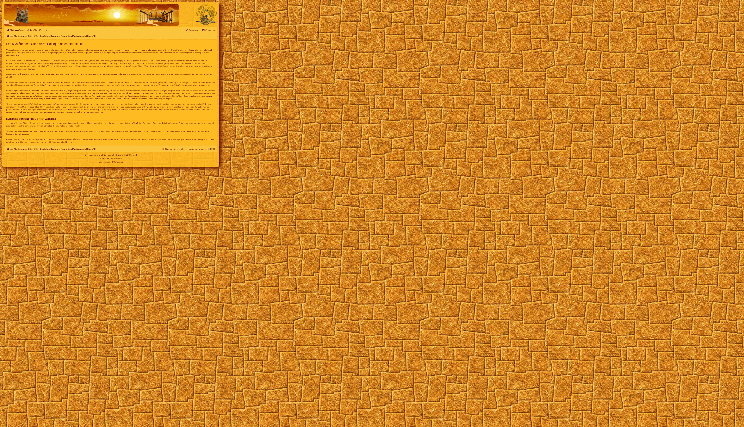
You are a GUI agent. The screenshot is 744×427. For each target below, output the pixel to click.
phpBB (102, 155)
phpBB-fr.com (116, 158)
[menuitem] (10, 30)
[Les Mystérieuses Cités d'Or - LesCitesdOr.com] (206, 15)
